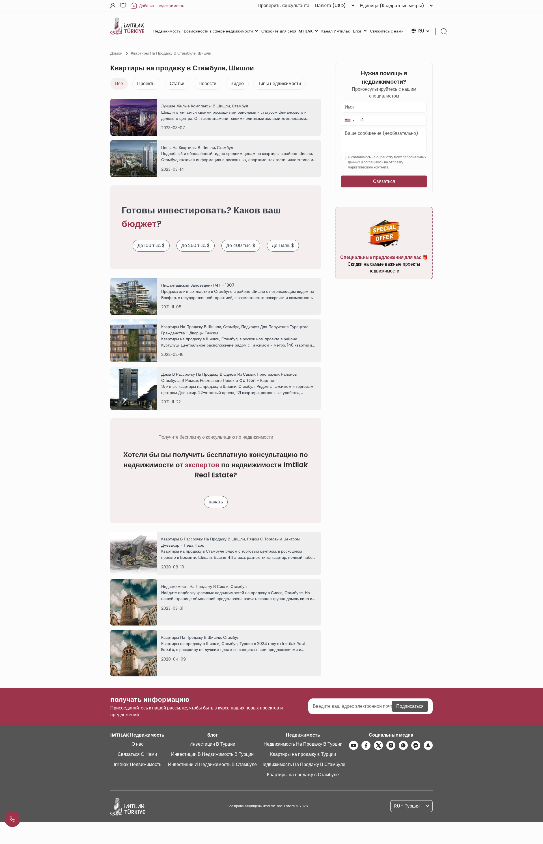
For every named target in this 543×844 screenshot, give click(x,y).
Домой (116, 53)
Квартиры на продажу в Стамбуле (303, 774)
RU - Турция (407, 806)
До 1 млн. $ (283, 245)
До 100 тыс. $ (151, 245)
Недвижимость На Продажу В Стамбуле (302, 764)
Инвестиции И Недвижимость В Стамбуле (212, 764)
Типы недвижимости (279, 83)
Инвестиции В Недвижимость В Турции (212, 754)
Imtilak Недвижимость (137, 764)
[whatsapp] (403, 745)
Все (119, 83)
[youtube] (353, 745)
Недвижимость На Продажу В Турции (303, 744)
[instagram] (390, 745)
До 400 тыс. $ (240, 245)
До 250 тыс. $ (195, 245)
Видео (237, 83)
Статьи (177, 83)
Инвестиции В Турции (212, 744)
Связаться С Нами (137, 754)
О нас (137, 744)
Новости (207, 83)
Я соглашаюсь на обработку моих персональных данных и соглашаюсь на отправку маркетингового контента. (387, 162)
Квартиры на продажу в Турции (303, 754)
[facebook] (365, 745)
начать (216, 502)
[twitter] (378, 745)
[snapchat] (428, 745)
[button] (349, 120)
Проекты (146, 83)
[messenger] (415, 745)
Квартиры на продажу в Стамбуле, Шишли (171, 53)
